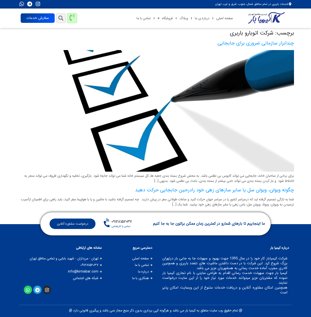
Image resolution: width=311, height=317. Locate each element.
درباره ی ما (202, 18)
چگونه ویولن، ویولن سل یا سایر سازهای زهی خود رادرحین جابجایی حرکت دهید (214, 190)
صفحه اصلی (224, 18)
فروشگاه (167, 18)
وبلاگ (184, 18)
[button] (61, 18)
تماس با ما (144, 18)
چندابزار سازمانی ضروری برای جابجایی (255, 43)
